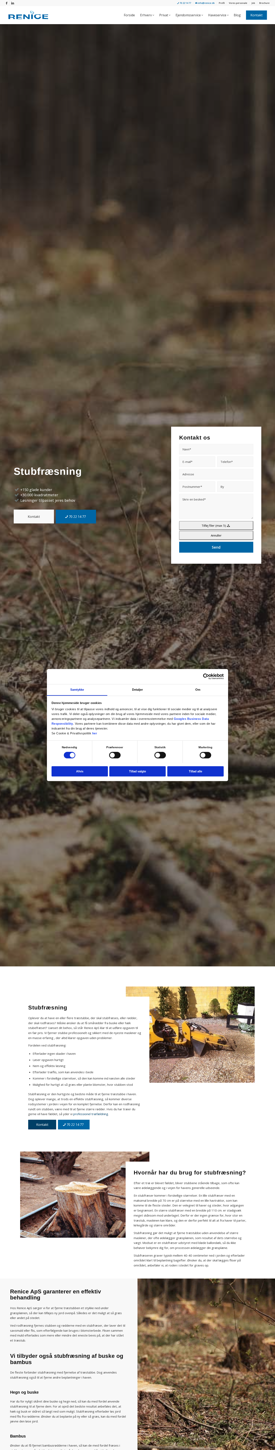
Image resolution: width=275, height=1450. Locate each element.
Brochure (264, 2)
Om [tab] (197, 689)
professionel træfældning (90, 1114)
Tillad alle (195, 771)
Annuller (216, 535)
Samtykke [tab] (77, 689)
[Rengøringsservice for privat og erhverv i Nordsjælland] (28, 15)
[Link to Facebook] (6, 3)
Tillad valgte (137, 771)
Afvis (79, 771)
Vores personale (238, 2)
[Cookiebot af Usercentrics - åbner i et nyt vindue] (206, 676)
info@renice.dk (206, 2)
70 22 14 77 (185, 2)
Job (253, 2)
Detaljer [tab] (137, 689)
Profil (222, 2)
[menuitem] (184, 3)
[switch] (115, 755)
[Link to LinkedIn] (13, 3)
